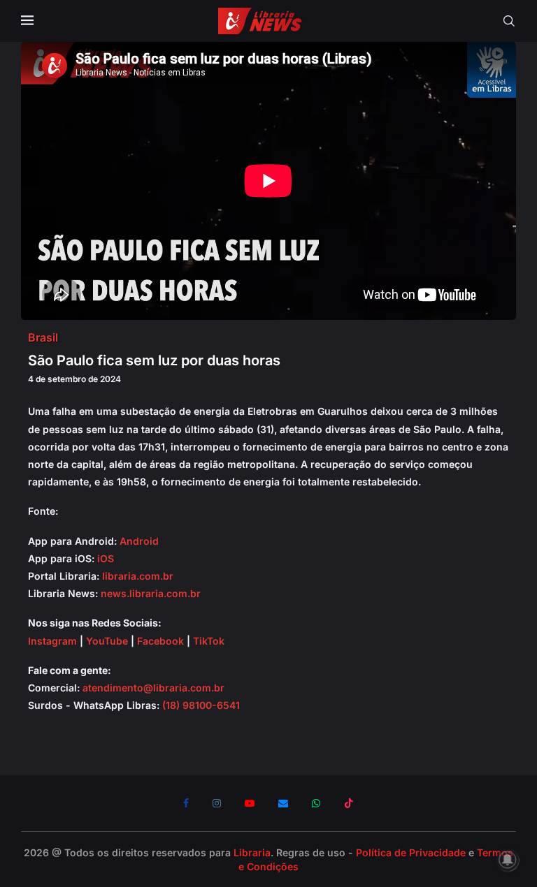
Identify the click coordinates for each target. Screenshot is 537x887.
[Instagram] (217, 803)
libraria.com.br (137, 576)
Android (139, 541)
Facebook (160, 641)
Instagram (52, 641)
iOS (105, 558)
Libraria (252, 852)
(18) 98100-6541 (201, 705)
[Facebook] (186, 803)
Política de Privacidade (411, 852)
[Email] (283, 803)
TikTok (208, 641)
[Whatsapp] (316, 803)
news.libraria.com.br (151, 593)
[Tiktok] (349, 803)
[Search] (509, 21)
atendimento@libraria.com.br (153, 688)
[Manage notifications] (507, 860)
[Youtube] (250, 803)
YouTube (107, 641)
